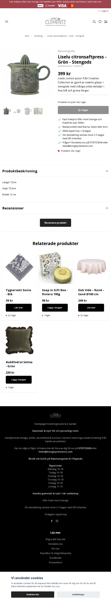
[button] (48, 75)
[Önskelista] (100, 22)
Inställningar (78, 594)
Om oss (55, 548)
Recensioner (13, 208)
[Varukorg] (106, 22)
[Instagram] (57, 521)
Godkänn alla (32, 594)
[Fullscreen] (27, 74)
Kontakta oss (55, 543)
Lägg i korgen (55, 307)
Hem (27, 35)
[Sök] (94, 22)
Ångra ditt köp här (55, 539)
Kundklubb (55, 557)
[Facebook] (52, 521)
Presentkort (55, 562)
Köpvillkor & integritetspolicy (55, 553)
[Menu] (6, 22)
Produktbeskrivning (19, 171)
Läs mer (18, 307)
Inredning (38, 35)
